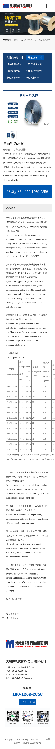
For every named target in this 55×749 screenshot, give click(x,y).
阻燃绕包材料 (14, 71)
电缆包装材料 (33, 77)
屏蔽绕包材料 (35, 57)
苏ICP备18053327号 (31, 743)
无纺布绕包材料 (34, 64)
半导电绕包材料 (34, 71)
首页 (16, 40)
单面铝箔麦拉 (17, 599)
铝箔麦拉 (33, 222)
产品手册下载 (29, 702)
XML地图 (45, 739)
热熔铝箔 (14, 618)
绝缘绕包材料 (14, 64)
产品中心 (28, 40)
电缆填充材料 (14, 77)
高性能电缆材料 (15, 57)
